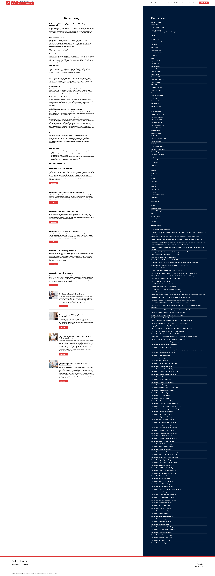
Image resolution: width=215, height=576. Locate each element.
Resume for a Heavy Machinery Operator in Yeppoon (166, 489)
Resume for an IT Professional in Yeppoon (64, 231)
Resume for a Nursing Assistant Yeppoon (163, 401)
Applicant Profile (156, 61)
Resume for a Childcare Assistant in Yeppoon (164, 371)
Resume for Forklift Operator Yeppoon (162, 486)
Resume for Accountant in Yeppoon (161, 511)
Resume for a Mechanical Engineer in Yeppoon (165, 462)
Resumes (157, 2)
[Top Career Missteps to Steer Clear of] (53, 299)
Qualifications (155, 184)
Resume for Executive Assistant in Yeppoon (164, 454)
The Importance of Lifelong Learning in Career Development (75, 316)
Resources (184, 2)
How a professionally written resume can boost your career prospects (171, 320)
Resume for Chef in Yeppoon (159, 360)
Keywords (154, 69)
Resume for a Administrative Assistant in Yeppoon (66, 192)
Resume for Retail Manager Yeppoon (162, 435)
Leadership (154, 98)
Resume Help (155, 152)
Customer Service (156, 160)
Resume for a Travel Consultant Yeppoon (163, 527)
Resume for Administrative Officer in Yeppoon (164, 457)
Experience (154, 176)
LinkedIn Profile (156, 208)
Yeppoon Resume (15, 573)
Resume (153, 221)
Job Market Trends (156, 119)
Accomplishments (156, 53)
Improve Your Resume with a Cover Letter (163, 286)
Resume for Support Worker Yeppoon (162, 411)
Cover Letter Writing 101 (158, 268)
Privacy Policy (34, 573)
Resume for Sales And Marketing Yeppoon (163, 500)
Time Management (156, 82)
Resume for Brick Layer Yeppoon (60, 168)
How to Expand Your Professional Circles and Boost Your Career (74, 364)
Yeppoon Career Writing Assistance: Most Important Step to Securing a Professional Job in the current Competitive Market (178, 233)
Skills (153, 178)
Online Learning (156, 106)
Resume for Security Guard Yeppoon (161, 505)
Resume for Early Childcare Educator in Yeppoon (165, 377)
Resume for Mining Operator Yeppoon (162, 425)
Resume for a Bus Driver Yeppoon (61, 273)
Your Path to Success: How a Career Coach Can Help (166, 292)
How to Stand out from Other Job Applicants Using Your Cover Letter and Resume (175, 342)
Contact (195, 2)
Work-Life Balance (156, 85)
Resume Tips (155, 63)
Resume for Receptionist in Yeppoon (161, 502)
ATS (152, 58)
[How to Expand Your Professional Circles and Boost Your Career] (53, 368)
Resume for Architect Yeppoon (160, 524)
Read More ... (54, 183)
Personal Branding (156, 87)
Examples (154, 165)
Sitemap (39, 573)
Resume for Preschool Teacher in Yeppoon (163, 369)
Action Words (155, 74)
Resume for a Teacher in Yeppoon (161, 379)
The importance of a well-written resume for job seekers (168, 339)
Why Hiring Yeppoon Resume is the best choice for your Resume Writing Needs (174, 276)
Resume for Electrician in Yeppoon (161, 476)
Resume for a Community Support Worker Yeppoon (166, 409)
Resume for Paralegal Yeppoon (160, 492)
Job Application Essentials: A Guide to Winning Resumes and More (170, 252)
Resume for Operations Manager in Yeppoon (164, 422)
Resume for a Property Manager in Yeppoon (164, 427)
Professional (155, 189)
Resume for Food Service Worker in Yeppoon (164, 363)
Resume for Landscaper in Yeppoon (161, 521)
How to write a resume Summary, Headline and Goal (167, 278)
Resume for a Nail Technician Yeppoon (162, 444)
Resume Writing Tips (157, 154)
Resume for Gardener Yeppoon (160, 519)
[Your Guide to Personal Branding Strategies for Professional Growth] (53, 341)
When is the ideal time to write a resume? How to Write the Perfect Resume (174, 273)
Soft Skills (154, 136)
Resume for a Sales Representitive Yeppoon (164, 438)
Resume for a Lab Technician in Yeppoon (163, 529)
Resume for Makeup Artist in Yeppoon (162, 446)
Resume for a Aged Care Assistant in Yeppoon (164, 403)
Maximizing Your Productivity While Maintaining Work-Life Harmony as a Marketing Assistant (176, 306)
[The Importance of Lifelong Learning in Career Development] (53, 320)
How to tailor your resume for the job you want (165, 334)
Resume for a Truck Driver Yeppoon (161, 484)
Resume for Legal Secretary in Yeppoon (162, 535)
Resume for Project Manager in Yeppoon (163, 419)
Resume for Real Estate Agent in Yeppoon (63, 212)
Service (153, 186)
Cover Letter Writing (157, 42)
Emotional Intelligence (157, 79)
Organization (155, 47)
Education (154, 55)
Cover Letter (154, 219)
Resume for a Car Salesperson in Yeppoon (163, 497)
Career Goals (155, 103)
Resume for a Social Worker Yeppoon (162, 414)
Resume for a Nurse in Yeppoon (160, 398)
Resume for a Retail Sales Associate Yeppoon (164, 433)
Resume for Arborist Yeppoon (159, 513)
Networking (154, 93)
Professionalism (156, 101)
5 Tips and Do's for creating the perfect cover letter (166, 289)
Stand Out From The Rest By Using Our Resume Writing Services (169, 265)
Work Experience (156, 71)
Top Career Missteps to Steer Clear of (71, 294)
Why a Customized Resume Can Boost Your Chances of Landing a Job (171, 328)
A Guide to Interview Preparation (161, 229)
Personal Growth (156, 133)
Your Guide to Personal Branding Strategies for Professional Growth (75, 337)
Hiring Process (155, 144)
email (156, 30)
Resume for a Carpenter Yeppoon (161, 347)
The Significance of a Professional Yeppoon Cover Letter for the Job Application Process (176, 239)
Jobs (152, 168)
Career (153, 205)
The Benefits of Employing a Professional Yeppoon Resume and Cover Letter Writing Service (178, 242)
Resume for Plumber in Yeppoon (160, 478)
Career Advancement (157, 109)
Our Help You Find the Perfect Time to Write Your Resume (168, 284)
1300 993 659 (204, 2)
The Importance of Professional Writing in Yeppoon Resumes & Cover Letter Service (175, 236)
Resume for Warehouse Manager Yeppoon (163, 473)
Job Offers (154, 44)
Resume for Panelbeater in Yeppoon (161, 537)
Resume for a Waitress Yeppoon (160, 355)
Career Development (157, 117)
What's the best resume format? (161, 281)
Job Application (156, 39)
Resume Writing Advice (158, 149)
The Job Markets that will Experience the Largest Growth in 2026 (170, 297)
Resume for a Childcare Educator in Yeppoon (164, 374)
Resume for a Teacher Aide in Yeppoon (162, 382)
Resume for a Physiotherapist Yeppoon (62, 251)
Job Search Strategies (157, 125)
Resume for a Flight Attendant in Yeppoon (163, 494)
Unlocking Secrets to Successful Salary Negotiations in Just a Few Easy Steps (173, 300)
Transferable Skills (156, 122)
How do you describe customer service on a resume (166, 260)
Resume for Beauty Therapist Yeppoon (162, 441)
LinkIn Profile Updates (157, 27)
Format (153, 157)
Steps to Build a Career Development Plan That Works (167, 315)
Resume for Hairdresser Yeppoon (160, 449)
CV (152, 213)
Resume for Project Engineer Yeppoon (162, 460)
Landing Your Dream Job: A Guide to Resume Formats (166, 270)
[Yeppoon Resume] (20, 4)
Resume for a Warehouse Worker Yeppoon (163, 470)
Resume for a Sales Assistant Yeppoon (162, 430)
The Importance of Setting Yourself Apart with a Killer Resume (169, 323)
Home (152, 2)
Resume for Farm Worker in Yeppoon (162, 516)
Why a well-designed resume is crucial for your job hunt (168, 331)
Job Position (155, 162)
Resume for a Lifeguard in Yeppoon (161, 532)
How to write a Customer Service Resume (163, 257)
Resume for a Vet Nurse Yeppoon (161, 395)
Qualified (154, 170)
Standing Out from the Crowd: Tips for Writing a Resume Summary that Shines (174, 262)
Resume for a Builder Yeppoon (160, 385)
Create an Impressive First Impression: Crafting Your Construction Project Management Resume (178, 350)
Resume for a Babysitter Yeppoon (161, 508)
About (190, 2)
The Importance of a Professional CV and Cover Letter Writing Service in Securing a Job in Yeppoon (177, 248)
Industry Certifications (157, 114)
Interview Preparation (157, 195)
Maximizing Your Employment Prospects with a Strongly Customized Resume (174, 336)
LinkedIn (170, 2)
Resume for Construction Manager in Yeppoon (164, 387)
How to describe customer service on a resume (165, 254)
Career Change (155, 130)
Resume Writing (156, 22)
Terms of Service (26, 573)
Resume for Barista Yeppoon (159, 358)
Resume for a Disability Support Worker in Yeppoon (166, 406)
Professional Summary (158, 77)
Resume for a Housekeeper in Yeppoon (162, 390)
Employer (154, 181)
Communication (156, 50)
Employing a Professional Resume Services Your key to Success (169, 245)
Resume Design (155, 66)
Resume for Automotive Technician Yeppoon (164, 344)
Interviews (154, 197)
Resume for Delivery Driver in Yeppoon (162, 481)
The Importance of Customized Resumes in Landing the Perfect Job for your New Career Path (178, 294)
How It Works (177, 2)
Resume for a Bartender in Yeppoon (161, 366)
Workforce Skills (156, 90)
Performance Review (157, 95)
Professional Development (159, 138)
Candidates (154, 173)
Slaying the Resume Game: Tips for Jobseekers (165, 326)
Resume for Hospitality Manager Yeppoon (163, 352)
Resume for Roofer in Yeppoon (160, 543)
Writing (153, 192)
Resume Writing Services (158, 211)
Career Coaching (156, 141)
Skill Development (156, 111)
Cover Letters (164, 2)
